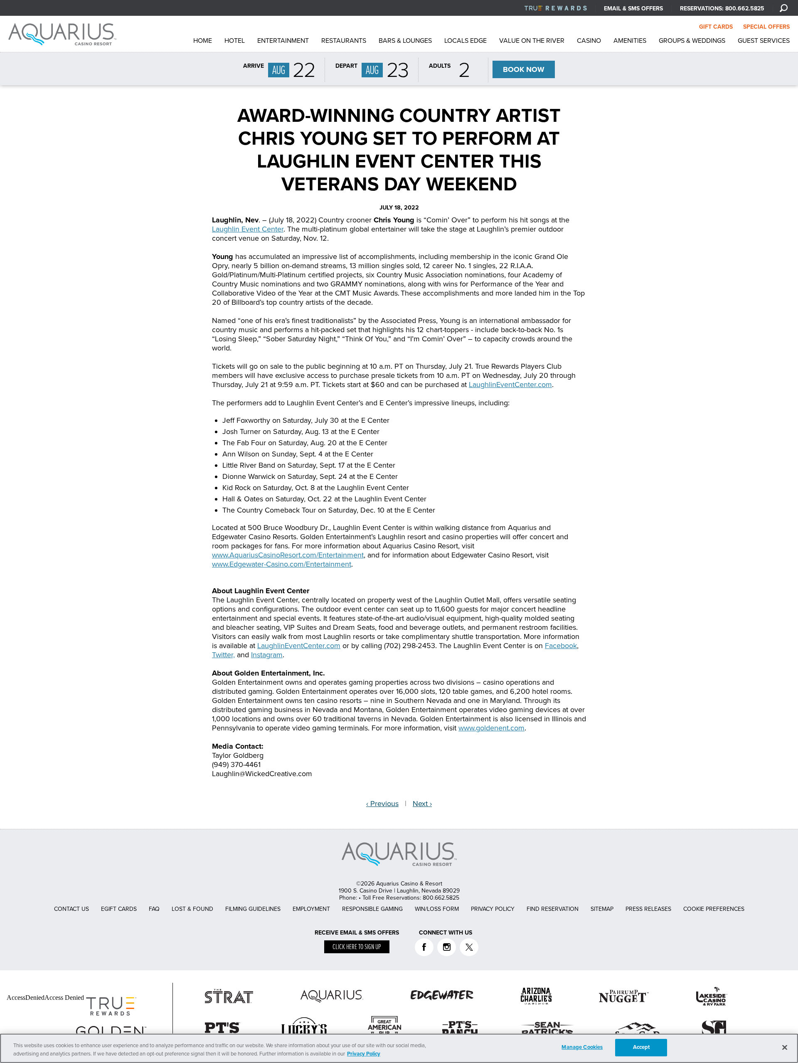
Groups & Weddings (692, 41)
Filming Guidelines (253, 909)
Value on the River (531, 41)
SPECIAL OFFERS (766, 26)
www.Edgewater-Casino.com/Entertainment (281, 564)
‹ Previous (382, 803)
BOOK (523, 69)
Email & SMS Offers (633, 8)
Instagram (267, 654)
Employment (311, 909)
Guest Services (764, 41)
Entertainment (283, 41)
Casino (589, 41)
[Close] (785, 1047)
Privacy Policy (493, 909)
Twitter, (223, 654)
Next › (422, 803)
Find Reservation (553, 909)
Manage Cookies (582, 1047)
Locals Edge (465, 41)
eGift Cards (119, 909)
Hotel (234, 41)
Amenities (629, 41)
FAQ (154, 909)
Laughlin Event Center (247, 229)
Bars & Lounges (405, 41)
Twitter (469, 947)
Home (202, 41)
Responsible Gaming (372, 909)
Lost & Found (192, 909)
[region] (399, 1048)
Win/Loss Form (437, 909)
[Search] (783, 8)
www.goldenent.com (491, 728)
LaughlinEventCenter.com (510, 384)
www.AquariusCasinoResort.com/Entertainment (288, 555)
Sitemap (602, 909)
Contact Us (71, 909)
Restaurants (343, 41)
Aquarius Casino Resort (64, 34)
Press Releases (648, 909)
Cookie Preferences (713, 909)
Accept (641, 1047)
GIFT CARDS (716, 26)
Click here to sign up (356, 947)
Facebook (561, 645)
